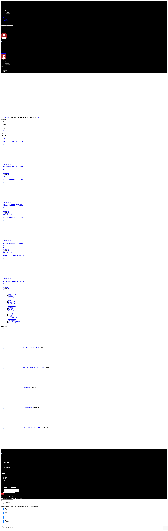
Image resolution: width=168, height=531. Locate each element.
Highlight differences (8, 503)
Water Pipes (11, 314)
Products (7, 11)
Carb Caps (11, 297)
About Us (7, 12)
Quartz (11, 308)
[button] (16, 15)
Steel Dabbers (12, 322)
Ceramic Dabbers (12, 317)
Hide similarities (7, 502)
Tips (10, 311)
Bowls (10, 295)
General (11, 302)
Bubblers (11, 296)
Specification (6, 130)
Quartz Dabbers (12, 320)
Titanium (11, 313)
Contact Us (7, 13)
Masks (10, 307)
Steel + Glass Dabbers (14, 321)
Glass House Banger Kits (14, 303)
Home (2, 73)
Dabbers (5, 73)
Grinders (10, 304)
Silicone (11, 310)
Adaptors (11, 293)
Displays (10, 300)
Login (38, 117)
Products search (4, 24)
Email (2, 490)
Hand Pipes (12, 306)
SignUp (2, 494)
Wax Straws (11, 315)
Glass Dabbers (10, 73)
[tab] (85, 130)
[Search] (1, 27)
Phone (2, 492)
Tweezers (11, 323)
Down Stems (12, 301)
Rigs (10, 309)
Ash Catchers (12, 294)
